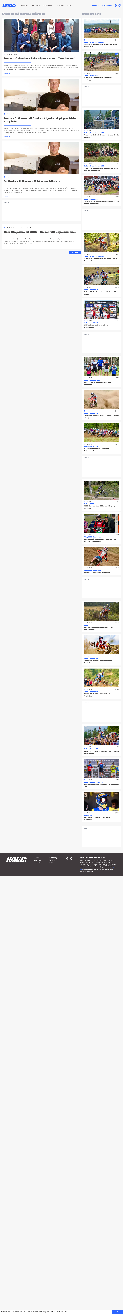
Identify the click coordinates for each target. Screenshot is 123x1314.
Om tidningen (35, 5)
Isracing (19, 227)
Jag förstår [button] (117, 1311)
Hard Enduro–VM (97, 42)
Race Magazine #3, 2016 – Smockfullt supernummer (40, 232)
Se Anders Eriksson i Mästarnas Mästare (32, 181)
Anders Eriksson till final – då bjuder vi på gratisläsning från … (40, 120)
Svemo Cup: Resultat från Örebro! (97, 572)
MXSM (95, 323)
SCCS (92, 504)
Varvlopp (94, 75)
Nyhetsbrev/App (48, 5)
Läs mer (7, 73)
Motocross (24, 227)
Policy (51, 862)
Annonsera (60, 5)
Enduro (15, 54)
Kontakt (69, 5)
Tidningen (37, 862)
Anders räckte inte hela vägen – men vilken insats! (39, 58)
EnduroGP (94, 290)
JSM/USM (88, 537)
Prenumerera (24, 5)
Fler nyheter (75, 253)
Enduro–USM (95, 380)
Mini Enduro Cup (96, 782)
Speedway (30, 227)
